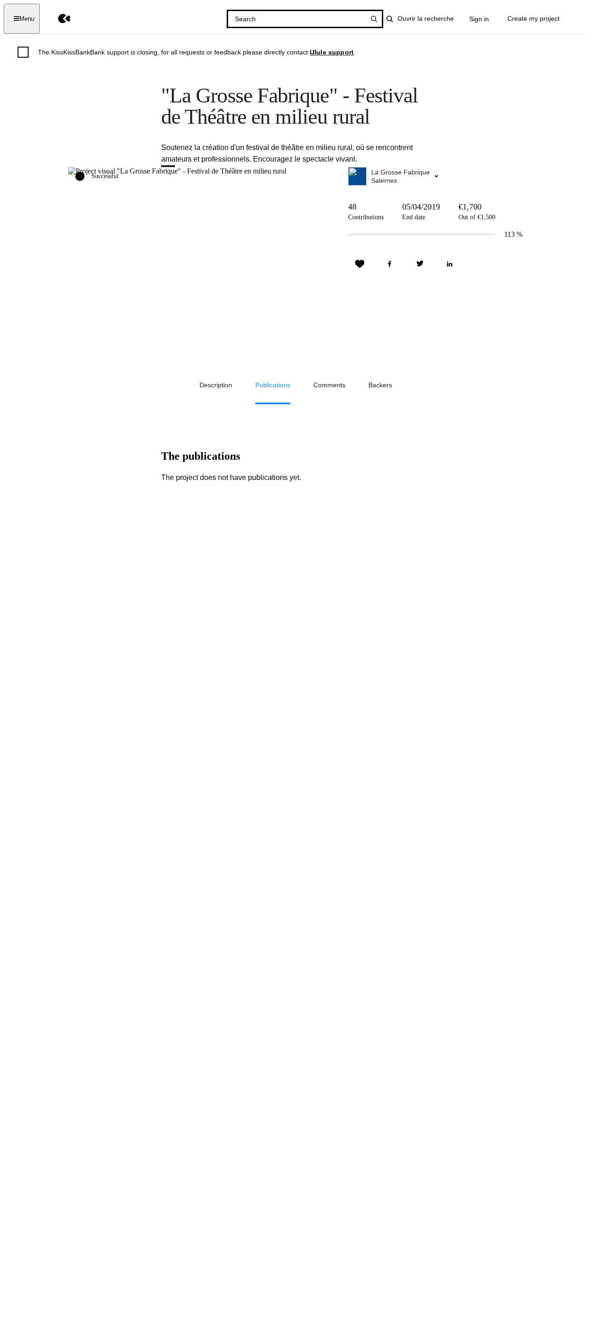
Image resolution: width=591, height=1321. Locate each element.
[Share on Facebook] (389, 264)
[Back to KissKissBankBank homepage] (57, 19)
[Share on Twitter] (419, 264)
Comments (329, 385)
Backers (380, 385)
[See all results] (374, 19)
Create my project (533, 18)
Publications (272, 385)
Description (215, 385)
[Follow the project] (359, 264)
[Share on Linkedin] (449, 264)
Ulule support (332, 52)
